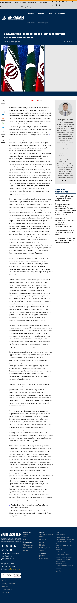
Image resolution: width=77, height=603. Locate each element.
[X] (56, 5)
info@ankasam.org (13, 569)
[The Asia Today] (11, 575)
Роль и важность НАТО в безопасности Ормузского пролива (65, 232)
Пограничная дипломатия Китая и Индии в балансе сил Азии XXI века (65, 240)
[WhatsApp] (3, 123)
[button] (72, 1)
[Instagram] (56, 1)
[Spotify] (63, 1)
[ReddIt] (3, 119)
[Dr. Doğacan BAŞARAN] (65, 109)
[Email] (3, 132)
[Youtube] (59, 5)
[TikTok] (52, 5)
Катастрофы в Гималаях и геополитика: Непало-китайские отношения (65, 198)
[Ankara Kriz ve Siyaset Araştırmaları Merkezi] (12, 18)
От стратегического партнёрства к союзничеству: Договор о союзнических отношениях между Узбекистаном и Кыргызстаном (65, 209)
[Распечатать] (3, 136)
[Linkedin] (59, 1)
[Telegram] (66, 1)
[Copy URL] (3, 141)
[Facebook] (52, 1)
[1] (49, 135)
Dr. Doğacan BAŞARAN (12, 42)
